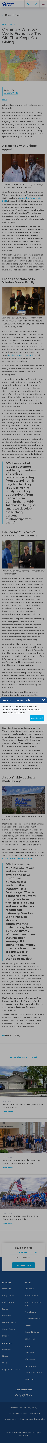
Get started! (37, 718)
